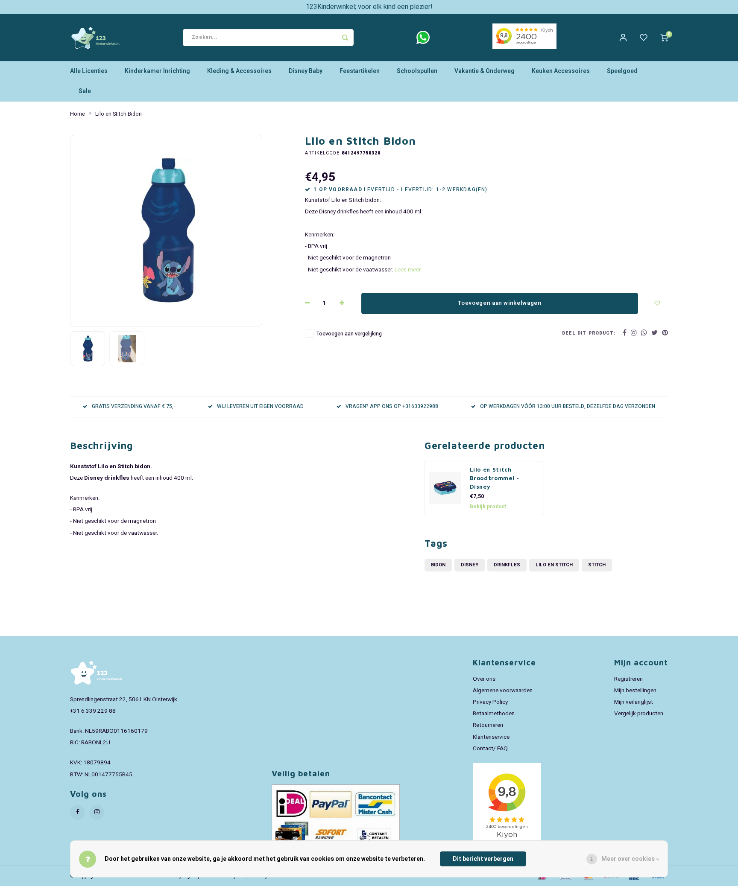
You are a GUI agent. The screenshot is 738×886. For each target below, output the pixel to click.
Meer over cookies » (630, 858)
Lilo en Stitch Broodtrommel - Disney (494, 478)
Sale (85, 91)
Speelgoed (622, 71)
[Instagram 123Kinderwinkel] (96, 812)
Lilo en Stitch (554, 564)
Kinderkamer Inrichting (157, 71)
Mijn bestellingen (635, 690)
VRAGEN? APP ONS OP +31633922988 (392, 406)
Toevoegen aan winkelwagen (500, 303)
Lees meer (408, 269)
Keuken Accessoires (561, 71)
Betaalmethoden (494, 713)
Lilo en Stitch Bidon (118, 114)
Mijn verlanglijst (633, 702)
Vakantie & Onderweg (484, 71)
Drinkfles (507, 564)
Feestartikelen (360, 71)
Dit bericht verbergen (483, 858)
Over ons (484, 679)
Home (77, 114)
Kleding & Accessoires (239, 71)
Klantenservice (491, 737)
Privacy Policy (490, 702)
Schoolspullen (417, 71)
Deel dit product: (588, 333)
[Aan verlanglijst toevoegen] (657, 303)
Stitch (597, 564)
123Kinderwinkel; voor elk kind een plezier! (369, 7)
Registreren (628, 679)
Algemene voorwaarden (503, 690)
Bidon (438, 564)
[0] (664, 37)
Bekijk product (488, 506)
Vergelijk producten (638, 713)
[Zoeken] (345, 37)
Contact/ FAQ (490, 748)
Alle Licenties (89, 71)
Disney (469, 564)
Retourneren (488, 725)
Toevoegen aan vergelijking (349, 334)
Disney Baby (305, 71)
